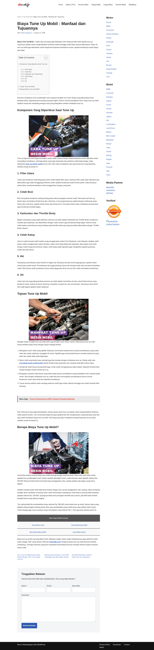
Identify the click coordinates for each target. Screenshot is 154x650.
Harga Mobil (96, 5)
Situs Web (76, 586)
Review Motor (83, 5)
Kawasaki (110, 42)
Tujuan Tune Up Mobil (27, 86)
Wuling (108, 155)
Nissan (108, 144)
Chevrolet (109, 93)
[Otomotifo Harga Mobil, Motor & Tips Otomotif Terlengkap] (23, 4)
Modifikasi (132, 5)
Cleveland (110, 30)
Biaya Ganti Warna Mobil (38, 532)
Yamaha (109, 53)
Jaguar (108, 116)
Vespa (108, 57)
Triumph (109, 73)
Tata (107, 171)
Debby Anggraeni (26, 33)
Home (60, 5)
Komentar (25, 595)
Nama (24, 586)
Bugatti (108, 159)
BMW (108, 26)
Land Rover (110, 128)
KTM (108, 46)
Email (49, 586)
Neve (19, 644)
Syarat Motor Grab (38, 525)
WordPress (41, 644)
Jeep (108, 163)
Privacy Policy (104, 644)
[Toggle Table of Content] (44, 58)
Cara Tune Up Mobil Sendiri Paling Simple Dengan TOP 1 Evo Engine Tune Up (28, 557)
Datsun (109, 101)
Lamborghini (111, 124)
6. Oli (25, 81)
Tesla (108, 148)
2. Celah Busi (27, 72)
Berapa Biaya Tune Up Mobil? (30, 89)
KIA (107, 120)
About (101, 647)
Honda (108, 38)
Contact (127, 644)
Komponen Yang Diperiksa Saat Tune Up (33, 64)
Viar (107, 61)
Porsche (109, 167)
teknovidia (110, 187)
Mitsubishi (110, 140)
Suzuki (108, 49)
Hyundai (109, 112)
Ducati (108, 22)
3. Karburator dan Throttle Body (32, 74)
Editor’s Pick (70, 5)
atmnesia (109, 193)
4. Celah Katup (27, 76)
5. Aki (25, 78)
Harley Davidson (112, 34)
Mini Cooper (110, 136)
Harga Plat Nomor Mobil (79, 525)
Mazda (108, 132)
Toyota (108, 151)
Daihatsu (109, 97)
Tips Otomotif (27, 17)
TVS (108, 77)
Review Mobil (121, 5)
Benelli (108, 65)
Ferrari (108, 105)
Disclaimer (117, 644)
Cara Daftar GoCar (79, 532)
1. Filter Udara (27, 69)
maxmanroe (110, 190)
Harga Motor (108, 5)
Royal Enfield (111, 69)
